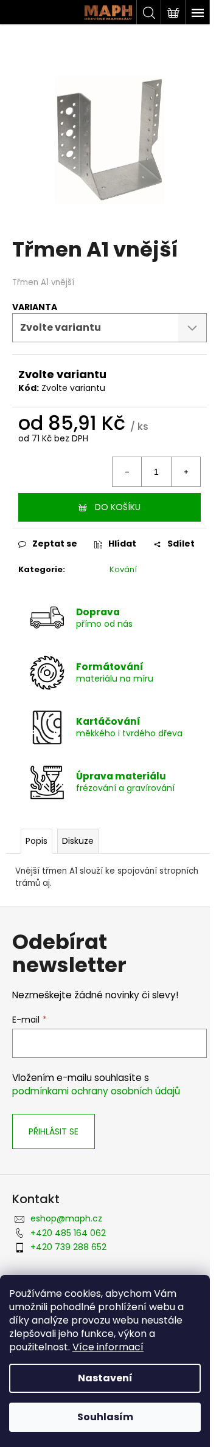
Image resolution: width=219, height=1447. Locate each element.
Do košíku (118, 507)
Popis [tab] (36, 841)
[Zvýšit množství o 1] (185, 471)
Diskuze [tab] (78, 841)
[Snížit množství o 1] (127, 471)
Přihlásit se (53, 1131)
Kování (123, 569)
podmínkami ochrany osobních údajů (96, 1091)
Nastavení (105, 1378)
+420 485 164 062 (68, 1233)
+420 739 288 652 (68, 1247)
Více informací (108, 1347)
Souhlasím (105, 1417)
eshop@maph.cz (66, 1218)
